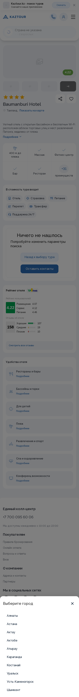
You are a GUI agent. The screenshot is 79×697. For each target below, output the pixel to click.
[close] (72, 603)
